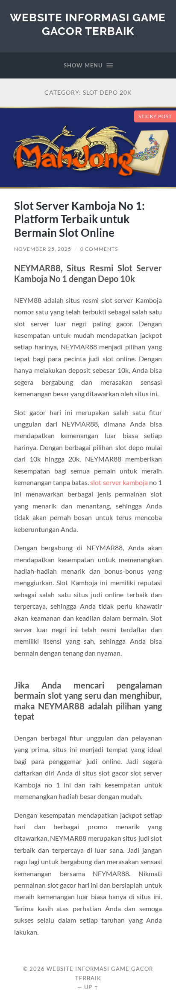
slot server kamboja (118, 482)
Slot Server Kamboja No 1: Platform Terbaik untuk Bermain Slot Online (79, 219)
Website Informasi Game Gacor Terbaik (88, 24)
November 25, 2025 (42, 249)
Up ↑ (91, 987)
